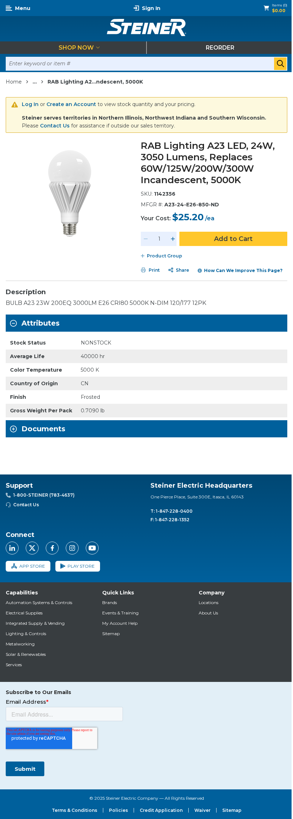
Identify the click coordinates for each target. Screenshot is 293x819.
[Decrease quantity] (145, 239)
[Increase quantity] (173, 239)
